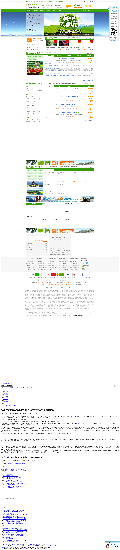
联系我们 (5, 403)
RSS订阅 (43, 544)
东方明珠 (30, 387)
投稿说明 (23, 544)
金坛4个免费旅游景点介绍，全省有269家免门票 (15, 514)
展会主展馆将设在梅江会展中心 (11, 487)
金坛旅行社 (81, 423)
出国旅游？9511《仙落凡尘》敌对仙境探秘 (15, 470)
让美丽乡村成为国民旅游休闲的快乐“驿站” (15, 469)
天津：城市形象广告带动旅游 (10, 479)
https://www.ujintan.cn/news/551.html (16, 463)
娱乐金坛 (5, 400)
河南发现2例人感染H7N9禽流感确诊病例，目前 (15, 531)
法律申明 (18, 544)
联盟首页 (8, 406)
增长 (17, 387)
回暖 (27, 387)
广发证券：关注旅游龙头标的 (10, 541)
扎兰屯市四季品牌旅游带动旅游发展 (12, 477)
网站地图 (38, 544)
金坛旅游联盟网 (10, 460)
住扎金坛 (5, 394)
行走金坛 (5, 396)
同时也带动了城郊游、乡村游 (10, 480)
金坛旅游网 (3, 547)
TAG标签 (29, 544)
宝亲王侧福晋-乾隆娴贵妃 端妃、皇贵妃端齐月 (14, 519)
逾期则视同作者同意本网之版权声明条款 (13, 534)
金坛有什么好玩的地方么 (9, 513)
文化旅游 (21, 387)
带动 (12, 387)
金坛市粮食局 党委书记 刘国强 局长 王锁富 (13, 510)
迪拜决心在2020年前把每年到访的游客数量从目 (15, 535)
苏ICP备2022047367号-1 (51, 545)
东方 (15, 387)
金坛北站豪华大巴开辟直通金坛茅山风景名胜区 (15, 523)
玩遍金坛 (5, 397)
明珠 (24, 387)
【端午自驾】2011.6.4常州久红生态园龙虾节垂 (14, 520)
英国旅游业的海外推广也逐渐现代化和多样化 (14, 483)
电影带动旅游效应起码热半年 (10, 484)
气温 (10, 387)
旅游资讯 (5, 391)
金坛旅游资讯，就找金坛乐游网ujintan (12, 516)
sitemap (33, 544)
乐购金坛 (5, 399)
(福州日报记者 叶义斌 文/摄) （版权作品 (13, 528)
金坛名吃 (5, 393)
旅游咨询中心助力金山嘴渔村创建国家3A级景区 (15, 530)
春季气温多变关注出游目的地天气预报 (12, 486)
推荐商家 (5, 401)
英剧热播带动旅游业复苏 (9, 474)
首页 (4, 390)
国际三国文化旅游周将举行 (10, 533)
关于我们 (3, 544)
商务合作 (13, 544)
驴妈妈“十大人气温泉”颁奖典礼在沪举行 (13, 481)
